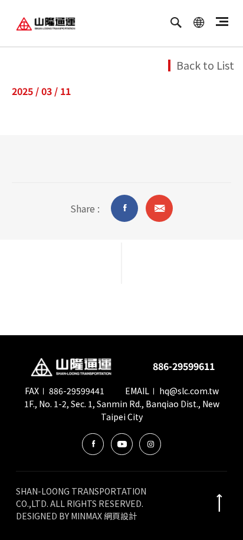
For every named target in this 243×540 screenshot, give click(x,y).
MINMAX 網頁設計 (104, 516)
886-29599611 (184, 366)
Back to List (205, 65)
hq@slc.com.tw (189, 391)
